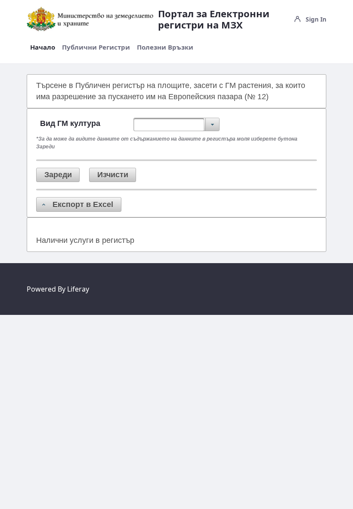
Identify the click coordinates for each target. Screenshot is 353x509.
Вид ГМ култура (70, 123)
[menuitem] (43, 47)
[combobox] (176, 124)
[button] (58, 175)
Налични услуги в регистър (85, 240)
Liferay (78, 289)
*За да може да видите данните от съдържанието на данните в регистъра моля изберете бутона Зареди (166, 143)
